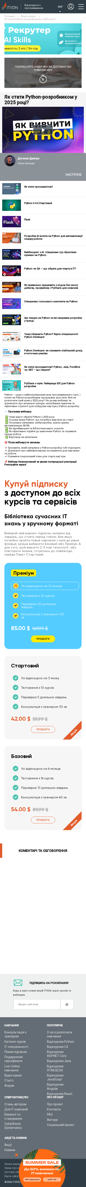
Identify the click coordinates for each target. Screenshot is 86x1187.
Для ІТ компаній (16, 1109)
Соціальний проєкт (61, 1125)
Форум (9, 1085)
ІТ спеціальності (16, 1047)
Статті (8, 1080)
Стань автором (15, 1104)
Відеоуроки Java (59, 1061)
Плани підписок (15, 1052)
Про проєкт (55, 1104)
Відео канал (13, 1075)
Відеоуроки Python (60, 1041)
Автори (52, 1120)
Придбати (43, 729)
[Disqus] (43, 913)
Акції (8, 1145)
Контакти (54, 1109)
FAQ (50, 1114)
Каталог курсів (15, 1041)
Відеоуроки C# (57, 1047)
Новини (9, 1150)
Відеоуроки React (59, 1094)
